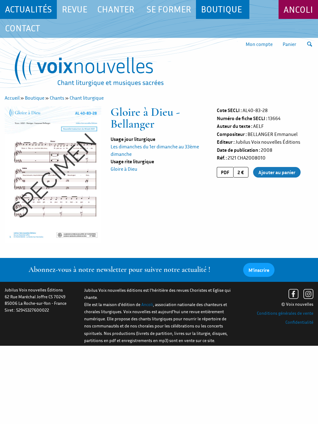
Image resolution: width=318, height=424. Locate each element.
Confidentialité (299, 322)
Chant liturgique (87, 98)
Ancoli (298, 9)
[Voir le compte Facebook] (293, 294)
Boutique (34, 98)
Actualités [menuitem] (28, 9)
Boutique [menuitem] (221, 9)
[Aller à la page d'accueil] (89, 69)
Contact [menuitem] (22, 28)
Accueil (12, 98)
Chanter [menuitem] (115, 9)
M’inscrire (258, 270)
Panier (289, 44)
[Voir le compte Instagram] (308, 294)
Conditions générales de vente (285, 313)
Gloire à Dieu (124, 169)
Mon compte (259, 44)
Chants (57, 98)
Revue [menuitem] (74, 9)
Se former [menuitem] (169, 9)
